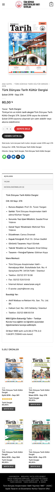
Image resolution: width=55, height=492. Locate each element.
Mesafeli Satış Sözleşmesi (33, 476)
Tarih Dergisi (15, 109)
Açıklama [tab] (8, 176)
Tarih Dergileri (30, 482)
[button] (3, 4)
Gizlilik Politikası (39, 478)
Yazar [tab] (6, 182)
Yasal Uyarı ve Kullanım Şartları (23, 480)
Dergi (11, 151)
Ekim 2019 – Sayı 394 (11, 457)
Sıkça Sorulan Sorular (18, 478)
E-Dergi (42, 482)
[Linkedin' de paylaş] (23, 157)
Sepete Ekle (23, 129)
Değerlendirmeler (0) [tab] (14, 187)
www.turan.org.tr (32, 284)
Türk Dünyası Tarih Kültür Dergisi (31, 84)
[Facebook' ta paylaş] (9, 157)
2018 (4, 86)
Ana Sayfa (7, 84)
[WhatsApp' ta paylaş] (4, 157)
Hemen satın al (13, 136)
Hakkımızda (14, 476)
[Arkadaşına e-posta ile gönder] (18, 157)
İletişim (44, 480)
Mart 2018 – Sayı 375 (37, 457)
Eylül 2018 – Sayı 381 (10, 395)
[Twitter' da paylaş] (13, 157)
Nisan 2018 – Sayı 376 (38, 395)
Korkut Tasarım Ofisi (41, 489)
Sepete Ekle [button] (9, 409)
